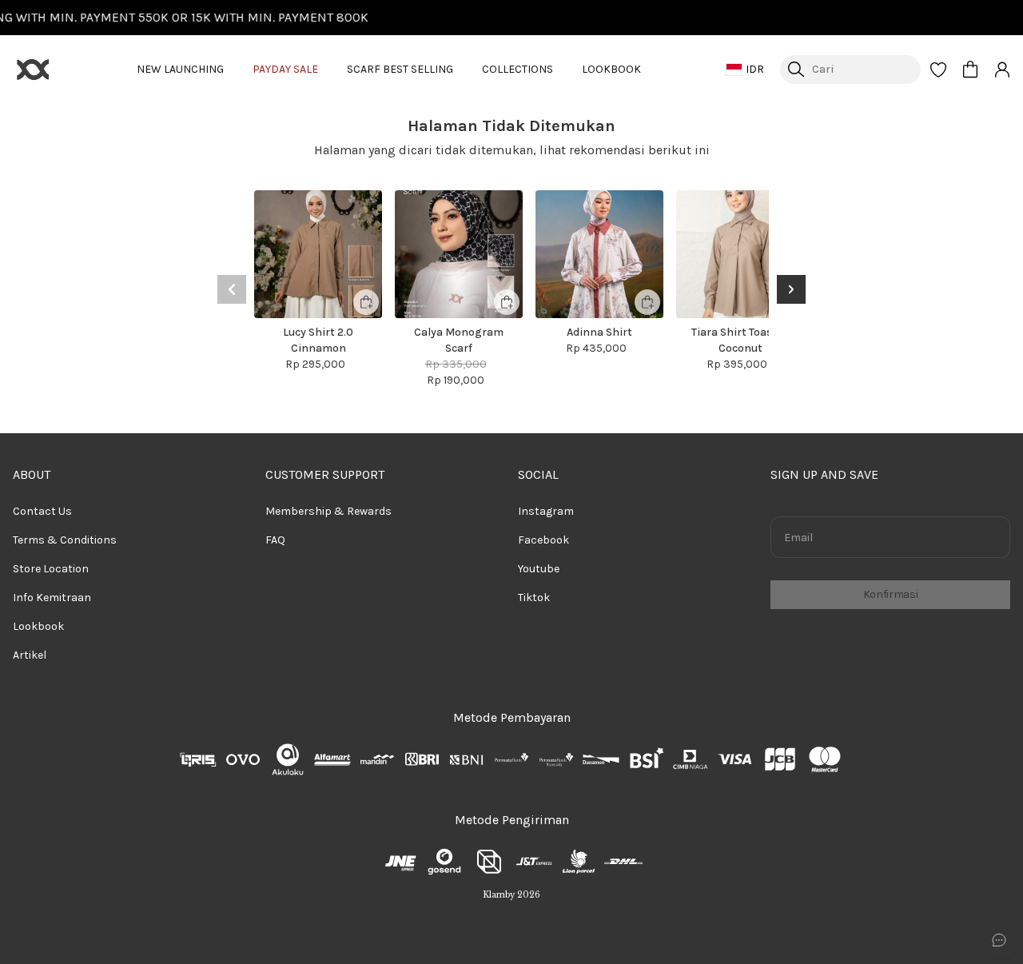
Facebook (543, 540)
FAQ (275, 540)
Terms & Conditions (65, 540)
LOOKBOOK (611, 69)
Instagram (546, 511)
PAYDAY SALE (285, 69)
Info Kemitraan (52, 597)
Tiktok (534, 597)
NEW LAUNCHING (180, 69)
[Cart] (970, 69)
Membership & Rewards (328, 511)
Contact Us (42, 511)
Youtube (538, 569)
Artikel (29, 655)
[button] (938, 69)
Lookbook (38, 626)
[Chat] (999, 940)
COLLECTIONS (517, 69)
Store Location (51, 569)
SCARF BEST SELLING (400, 69)
